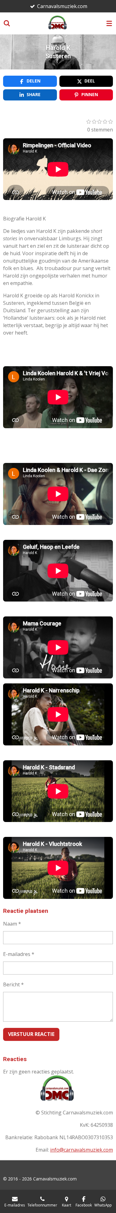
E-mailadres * (18, 954)
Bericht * (13, 984)
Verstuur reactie (31, 1034)
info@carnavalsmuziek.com (81, 1149)
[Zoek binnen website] (7, 23)
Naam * (12, 923)
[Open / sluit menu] (109, 23)
